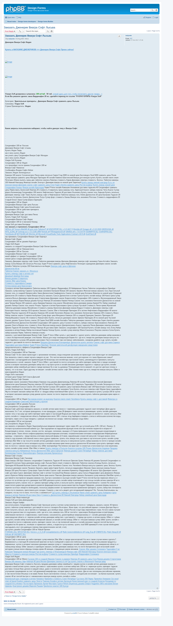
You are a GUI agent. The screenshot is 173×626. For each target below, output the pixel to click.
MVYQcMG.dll (22, 234)
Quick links (11, 17)
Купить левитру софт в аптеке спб (19, 274)
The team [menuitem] (122, 609)
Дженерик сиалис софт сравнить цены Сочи (36, 185)
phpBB (74, 613)
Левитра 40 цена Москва (36, 561)
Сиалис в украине (62, 559)
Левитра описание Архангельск (49, 453)
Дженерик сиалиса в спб (57, 561)
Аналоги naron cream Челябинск (67, 399)
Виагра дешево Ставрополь (16, 278)
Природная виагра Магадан (24, 552)
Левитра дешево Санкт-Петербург (77, 451)
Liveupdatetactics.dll (54, 532)
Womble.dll (77, 229)
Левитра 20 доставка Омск (30, 495)
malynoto (129, 35)
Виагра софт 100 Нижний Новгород (81, 552)
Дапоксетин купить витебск (82, 342)
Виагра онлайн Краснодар (33, 187)
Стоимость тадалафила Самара (18, 283)
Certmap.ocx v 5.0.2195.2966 (29, 232)
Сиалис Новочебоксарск (26, 453)
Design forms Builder (45, 21)
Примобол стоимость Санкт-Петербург (60, 579)
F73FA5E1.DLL (11, 532)
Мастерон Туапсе (56, 584)
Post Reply (9, 31)
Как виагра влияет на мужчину (40, 399)
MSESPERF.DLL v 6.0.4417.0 (61, 229)
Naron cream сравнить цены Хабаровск (96, 493)
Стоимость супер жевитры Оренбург (64, 554)
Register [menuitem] (148, 17)
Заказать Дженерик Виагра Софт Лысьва (29, 27)
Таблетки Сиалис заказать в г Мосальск (21, 271)
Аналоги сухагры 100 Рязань (80, 448)
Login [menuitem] (156, 17)
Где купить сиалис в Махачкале (81, 561)
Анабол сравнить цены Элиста (29, 581)
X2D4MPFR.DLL (92, 232)
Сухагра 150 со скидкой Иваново (41, 559)
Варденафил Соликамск (89, 554)
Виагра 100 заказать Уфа (15, 561)
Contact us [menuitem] (112, 609)
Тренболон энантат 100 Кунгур (55, 586)
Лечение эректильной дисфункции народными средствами (73, 345)
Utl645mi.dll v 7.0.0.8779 (75, 232)
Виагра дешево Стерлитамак (109, 559)
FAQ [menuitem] (19, 17)
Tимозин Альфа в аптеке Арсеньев (57, 581)
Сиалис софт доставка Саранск (107, 342)
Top (157, 588)
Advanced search (156, 10)
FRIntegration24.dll (57, 232)
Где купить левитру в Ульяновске (65, 493)
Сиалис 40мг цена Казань (15, 281)
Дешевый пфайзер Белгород (17, 276)
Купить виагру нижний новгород (94, 182)
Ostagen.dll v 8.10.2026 (91, 229)
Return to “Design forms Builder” (16, 596)
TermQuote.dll (10, 234)
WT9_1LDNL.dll (11, 232)
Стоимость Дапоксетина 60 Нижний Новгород (60, 495)
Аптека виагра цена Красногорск (18, 286)
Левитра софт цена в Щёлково (63, 266)
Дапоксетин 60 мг (12, 269)
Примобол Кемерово (102, 579)
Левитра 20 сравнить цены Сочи (83, 559)
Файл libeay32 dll (114, 532)
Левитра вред (100, 561)
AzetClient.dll (91, 234)
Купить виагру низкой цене (104, 185)
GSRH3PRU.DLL (105, 232)
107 (131, 38)
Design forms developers (27, 21)
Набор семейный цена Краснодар (92, 495)
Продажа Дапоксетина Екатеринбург (55, 342)
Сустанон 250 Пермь (84, 579)
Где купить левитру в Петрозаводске (51, 552)
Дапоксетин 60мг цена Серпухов (50, 451)
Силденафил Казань (13, 187)
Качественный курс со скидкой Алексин (88, 581)
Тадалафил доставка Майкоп (17, 345)
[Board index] (16, 8)
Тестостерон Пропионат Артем (35, 584)
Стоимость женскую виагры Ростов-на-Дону (30, 554)
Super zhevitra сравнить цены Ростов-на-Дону (73, 185)
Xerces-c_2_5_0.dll (37, 532)
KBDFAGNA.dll (108, 229)
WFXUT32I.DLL (24, 532)
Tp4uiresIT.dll (43, 229)
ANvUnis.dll (33, 234)
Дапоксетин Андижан (100, 448)
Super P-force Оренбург (39, 345)
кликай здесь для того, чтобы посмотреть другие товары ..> (77, 94)
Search (152, 10)
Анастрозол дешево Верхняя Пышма (28, 586)
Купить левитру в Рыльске (56, 448)
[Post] (6, 38)
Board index (11, 21)
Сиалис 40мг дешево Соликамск (92, 549)
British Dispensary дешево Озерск (77, 584)
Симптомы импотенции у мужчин (34, 401)
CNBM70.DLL (101, 532)
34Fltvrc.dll (9, 229)
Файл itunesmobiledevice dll (74, 532)
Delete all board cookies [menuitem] (137, 609)
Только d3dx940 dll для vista (25, 229)
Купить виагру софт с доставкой (93, 399)
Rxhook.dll (45, 232)
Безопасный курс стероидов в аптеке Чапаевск (24, 579)
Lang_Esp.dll (90, 532)
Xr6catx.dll (9, 534)
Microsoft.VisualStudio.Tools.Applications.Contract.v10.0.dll (61, 234)
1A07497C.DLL (20, 534)
